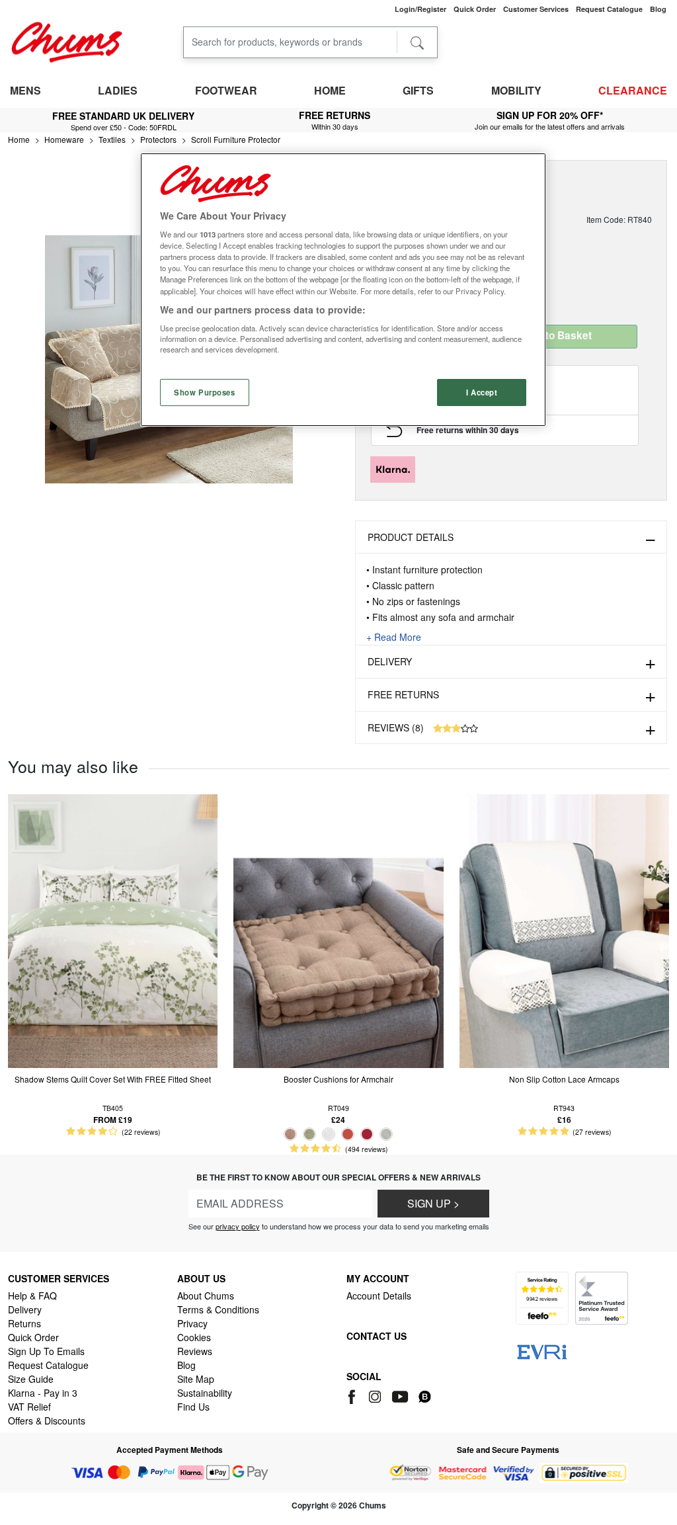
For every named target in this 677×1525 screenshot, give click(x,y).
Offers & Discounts (46, 1420)
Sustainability (204, 1392)
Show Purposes (204, 392)
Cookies (194, 1337)
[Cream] (328, 1134)
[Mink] (290, 1134)
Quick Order (33, 1337)
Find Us (193, 1406)
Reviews (194, 1351)
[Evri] (542, 1350)
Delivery (390, 661)
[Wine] (367, 1134)
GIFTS (418, 90)
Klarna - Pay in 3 (42, 1392)
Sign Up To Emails (46, 1351)
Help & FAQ (32, 1295)
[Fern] (309, 1134)
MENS (25, 90)
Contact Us (376, 1335)
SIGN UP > (433, 1203)
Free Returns (403, 694)
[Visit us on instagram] (376, 1394)
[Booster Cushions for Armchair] (338, 929)
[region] (343, 290)
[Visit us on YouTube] (401, 1394)
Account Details (378, 1295)
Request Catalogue (48, 1365)
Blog (186, 1365)
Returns (24, 1323)
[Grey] (386, 1134)
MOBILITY (516, 90)
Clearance (632, 90)
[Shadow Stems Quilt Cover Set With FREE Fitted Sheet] (113, 929)
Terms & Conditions (218, 1309)
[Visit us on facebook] (354, 1394)
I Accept (482, 392)
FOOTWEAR (226, 90)
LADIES (118, 90)
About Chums (205, 1295)
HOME (330, 90)
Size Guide (31, 1378)
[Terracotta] (347, 1134)
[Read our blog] (424, 1394)
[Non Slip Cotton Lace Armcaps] (564, 929)
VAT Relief (29, 1406)
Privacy (192, 1323)
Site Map (195, 1378)
